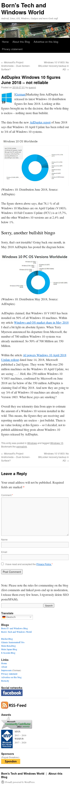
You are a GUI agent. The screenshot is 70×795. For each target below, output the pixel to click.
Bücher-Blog (7, 638)
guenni (32, 87)
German (20, 94)
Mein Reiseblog (8, 645)
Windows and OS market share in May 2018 (41, 322)
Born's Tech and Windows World (23, 8)
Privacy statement (12, 49)
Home (5, 41)
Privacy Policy (44, 564)
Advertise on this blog (46, 41)
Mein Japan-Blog (9, 649)
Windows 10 (56, 443)
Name (4, 539)
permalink (21, 446)
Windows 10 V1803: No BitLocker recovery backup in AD (53, 66)
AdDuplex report (40, 122)
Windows (32, 443)
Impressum (6, 670)
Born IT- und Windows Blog (14, 628)
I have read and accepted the (29, 564)
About (4, 666)
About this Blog (21, 41)
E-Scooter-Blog (8, 652)
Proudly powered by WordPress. (20, 782)
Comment (7, 495)
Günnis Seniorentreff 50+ (13, 642)
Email (4, 551)
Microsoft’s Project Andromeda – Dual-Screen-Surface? (15, 66)
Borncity (5, 680)
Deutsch (10, 616)
